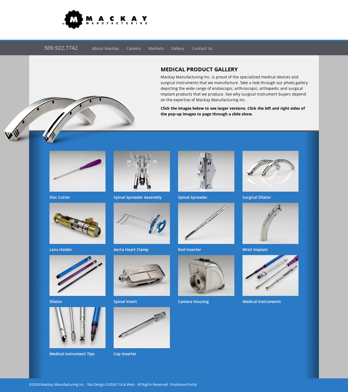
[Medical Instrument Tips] (77, 327)
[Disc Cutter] (77, 171)
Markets (156, 48)
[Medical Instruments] (271, 275)
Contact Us (202, 48)
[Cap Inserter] (142, 327)
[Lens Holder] (77, 223)
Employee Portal (183, 384)
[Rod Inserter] (206, 223)
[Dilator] (77, 275)
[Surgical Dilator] (271, 171)
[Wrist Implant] (271, 223)
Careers (134, 48)
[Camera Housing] (206, 275)
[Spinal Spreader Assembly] (142, 171)
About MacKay (105, 48)
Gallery (177, 48)
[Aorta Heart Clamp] (142, 223)
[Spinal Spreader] (206, 171)
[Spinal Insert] (142, 275)
